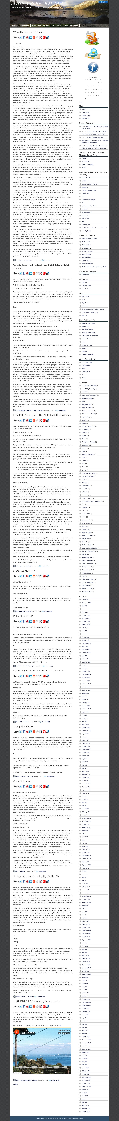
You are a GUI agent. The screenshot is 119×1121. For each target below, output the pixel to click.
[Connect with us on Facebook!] (94, 68)
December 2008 (86, 965)
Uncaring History (86, 231)
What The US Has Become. (28, 32)
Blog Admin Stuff (20, 611)
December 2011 (86, 855)
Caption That (85, 417)
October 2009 (86, 936)
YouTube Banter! (86, 591)
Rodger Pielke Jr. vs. (88, 257)
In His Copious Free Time (89, 206)
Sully (83, 221)
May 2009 (84, 949)
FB (82, 196)
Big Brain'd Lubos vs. (88, 242)
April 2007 (84, 1027)
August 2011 (85, 868)
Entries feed (85, 112)
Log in (83, 109)
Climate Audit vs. (86, 245)
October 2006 (86, 1046)
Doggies (84, 435)
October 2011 (85, 862)
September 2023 (86, 624)
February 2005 (86, 1108)
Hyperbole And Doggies (88, 199)
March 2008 (85, 993)
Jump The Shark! (87, 498)
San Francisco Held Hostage (90, 548)
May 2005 (84, 1099)
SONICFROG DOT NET (37, 3)
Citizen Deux (85, 193)
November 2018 (86, 674)
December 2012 (86, 818)
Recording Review (87, 345)
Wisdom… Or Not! (87, 588)
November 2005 (86, 1080)
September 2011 (86, 865)
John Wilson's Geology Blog (90, 312)
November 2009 (86, 933)
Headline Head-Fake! (88, 476)
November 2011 (86, 858)
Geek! (83, 467)
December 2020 (86, 649)
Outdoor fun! (85, 529)
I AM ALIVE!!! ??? (24, 570)
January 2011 (85, 890)
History (84, 479)
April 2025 (84, 606)
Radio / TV (19, 721)
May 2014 (84, 765)
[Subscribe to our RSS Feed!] (93, 37)
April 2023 (84, 634)
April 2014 (84, 768)
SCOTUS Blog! (86, 161)
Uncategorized (20, 260)
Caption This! (85, 187)
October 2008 (86, 971)
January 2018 (86, 680)
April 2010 (84, 918)
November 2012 (86, 821)
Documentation (86, 365)
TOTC (83, 576)
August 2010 (85, 905)
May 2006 (84, 1061)
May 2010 (84, 915)
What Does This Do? (40, 26)
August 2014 (85, 755)
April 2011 (84, 880)
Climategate (85, 429)
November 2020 (86, 652)
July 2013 (84, 796)
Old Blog (84, 526)
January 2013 (86, 815)
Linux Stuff (85, 507)
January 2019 (86, 671)
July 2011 (84, 871)
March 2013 (85, 808)
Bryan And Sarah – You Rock (90, 184)
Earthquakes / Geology (88, 442)
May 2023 (84, 631)
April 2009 (84, 952)
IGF (83, 202)
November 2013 (86, 783)
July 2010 (84, 908)
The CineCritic (86, 224)
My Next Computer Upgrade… (95, 137)
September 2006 (86, 1049)
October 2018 (86, 677)
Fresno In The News (87, 454)
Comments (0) (48, 260)
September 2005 (86, 1086)
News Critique (86, 523)
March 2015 (85, 740)
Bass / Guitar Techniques (89, 395)
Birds (83, 401)
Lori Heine (85, 215)
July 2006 (84, 1055)
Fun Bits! (84, 460)
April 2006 (84, 1064)
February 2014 (86, 774)
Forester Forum (86, 285)
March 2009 (85, 955)
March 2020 (85, 659)
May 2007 (84, 1024)
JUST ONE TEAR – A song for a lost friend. (37, 1001)
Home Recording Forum (88, 332)
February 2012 (86, 849)
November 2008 (86, 968)
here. (59, 1025)
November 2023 (86, 618)
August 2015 (85, 734)
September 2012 (86, 827)
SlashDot (84, 315)
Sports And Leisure (87, 560)
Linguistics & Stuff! (87, 212)
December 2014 (86, 749)
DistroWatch (85, 306)
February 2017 (86, 702)
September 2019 (86, 662)
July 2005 (84, 1092)
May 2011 (84, 877)
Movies (84, 517)
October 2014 (86, 752)
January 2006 (86, 1074)
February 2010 (86, 924)
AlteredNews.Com (87, 177)
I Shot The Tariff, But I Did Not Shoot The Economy (42, 415)
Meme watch (85, 513)
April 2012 (84, 843)
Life (83, 504)
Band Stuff (85, 392)
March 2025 (85, 609)
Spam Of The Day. (87, 557)
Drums (84, 439)
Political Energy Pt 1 (24, 616)
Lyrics (83, 510)
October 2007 (86, 1008)
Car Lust (84, 282)
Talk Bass (84, 351)
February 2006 (86, 1071)
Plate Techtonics (86, 532)
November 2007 (86, 1005)
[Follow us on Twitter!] (93, 53)
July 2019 (84, 665)
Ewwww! (84, 448)
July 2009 (84, 943)
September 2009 (86, 940)
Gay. (17, 410)
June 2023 (85, 627)
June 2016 (85, 718)
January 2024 (86, 615)
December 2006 (86, 1039)
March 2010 (85, 921)
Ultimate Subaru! (86, 288)
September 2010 (86, 902)
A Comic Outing (22, 781)
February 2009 (86, 958)
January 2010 (86, 927)
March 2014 (85, 771)
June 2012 (85, 837)
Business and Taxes (87, 410)
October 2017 (86, 687)
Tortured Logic (86, 573)
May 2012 (84, 840)
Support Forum (86, 374)
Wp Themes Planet (58, 1118)
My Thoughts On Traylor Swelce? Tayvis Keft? (39, 670)
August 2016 (85, 712)
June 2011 (85, 874)
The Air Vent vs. (86, 260)
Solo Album (27, 1080)
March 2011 (85, 883)
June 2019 (85, 668)
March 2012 (85, 846)
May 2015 (84, 737)
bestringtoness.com (87, 140)
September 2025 (86, 602)
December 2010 (86, 893)
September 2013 (86, 790)
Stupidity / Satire (86, 566)
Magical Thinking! (87, 339)
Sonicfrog (28, 260)
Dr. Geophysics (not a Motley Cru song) (93, 309)
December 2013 (86, 780)
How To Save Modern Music (90, 335)
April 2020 (84, 656)
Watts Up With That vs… (89, 263)
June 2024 (85, 612)
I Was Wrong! (85, 485)
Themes (84, 378)
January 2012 (86, 852)
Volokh (84, 167)
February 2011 (86, 886)
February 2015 (86, 743)
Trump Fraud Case (23, 726)
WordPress (80, 1118)
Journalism (85, 495)
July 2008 (84, 980)
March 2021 (85, 646)
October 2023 (86, 621)
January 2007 (86, 1036)
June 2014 (85, 762)
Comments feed (86, 115)
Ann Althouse (85, 181)
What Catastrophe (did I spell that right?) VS (94, 267)
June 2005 (85, 1096)
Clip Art (84, 299)
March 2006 (85, 1068)
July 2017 (84, 696)
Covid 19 (84, 432)
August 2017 (85, 693)
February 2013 (86, 812)
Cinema (84, 423)
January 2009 (86, 961)
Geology (84, 470)
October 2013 (86, 787)
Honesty (84, 482)
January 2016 (86, 727)
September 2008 (86, 974)
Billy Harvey (85, 326)
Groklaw (84, 158)
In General (22, 410)
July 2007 (84, 1018)
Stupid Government (87, 563)
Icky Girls (84, 488)
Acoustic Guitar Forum (88, 323)
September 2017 (86, 690)
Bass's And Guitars (87, 398)
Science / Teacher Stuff (88, 551)
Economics (85, 445)
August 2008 (85, 977)
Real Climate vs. (86, 254)
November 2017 (86, 684)
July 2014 (84, 759)
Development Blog (87, 362)
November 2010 (86, 896)
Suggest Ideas (86, 371)
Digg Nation (85, 303)
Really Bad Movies (87, 545)
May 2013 (84, 802)
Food (83, 451)
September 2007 (86, 1011)
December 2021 (86, 643)
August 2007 (85, 1014)
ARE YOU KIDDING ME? (89, 385)
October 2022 (86, 640)
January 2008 (86, 999)
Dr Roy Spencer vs (87, 251)
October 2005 (86, 1083)
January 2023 (86, 637)
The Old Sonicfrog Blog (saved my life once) (94, 227)
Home (14, 26)
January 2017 (86, 705)
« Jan (80, 102)
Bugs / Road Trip (86, 407)
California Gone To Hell (88, 414)
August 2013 (85, 793)
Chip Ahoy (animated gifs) (89, 190)
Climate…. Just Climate (88, 426)
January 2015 (86, 746)
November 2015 (86, 730)
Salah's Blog (85, 218)
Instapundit (85, 209)
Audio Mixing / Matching (88, 389)
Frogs (83, 457)
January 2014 (86, 777)
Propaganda (85, 538)
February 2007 (86, 1033)
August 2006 (85, 1052)
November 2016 (86, 709)
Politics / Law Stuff (31, 410)
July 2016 (84, 715)
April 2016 (84, 721)
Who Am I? (24, 26)
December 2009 (86, 930)
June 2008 (85, 983)
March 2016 (85, 724)
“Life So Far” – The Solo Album (65, 26)
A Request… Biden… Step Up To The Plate (37, 876)
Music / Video (20, 1080)
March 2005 (85, 1105)
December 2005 (86, 1077)
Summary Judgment (87, 164)
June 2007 (85, 1021)
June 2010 (85, 911)
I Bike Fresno (85, 274)
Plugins (84, 368)
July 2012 (84, 833)
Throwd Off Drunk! (87, 570)
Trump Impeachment (88, 582)
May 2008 (84, 986)
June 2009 (85, 946)
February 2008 (86, 996)
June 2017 (85, 699)
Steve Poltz (85, 348)
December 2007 (86, 1002)
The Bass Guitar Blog (88, 354)
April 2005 (84, 1102)
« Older (15, 1084)
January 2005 (86, 1111)
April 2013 (84, 805)
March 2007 (85, 1030)
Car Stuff (84, 420)
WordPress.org (86, 118)
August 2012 (85, 830)
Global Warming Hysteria (89, 473)
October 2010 (86, 899)
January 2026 (86, 599)
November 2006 (86, 1043)
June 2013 (85, 799)
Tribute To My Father (88, 579)
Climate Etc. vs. (86, 248)
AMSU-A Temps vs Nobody (89, 238)
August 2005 (85, 1089)
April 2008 (84, 989)
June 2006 (85, 1058)
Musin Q (84, 342)
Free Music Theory (87, 329)
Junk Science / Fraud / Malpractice (91, 501)
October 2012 (86, 824)
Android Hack (85, 296)
